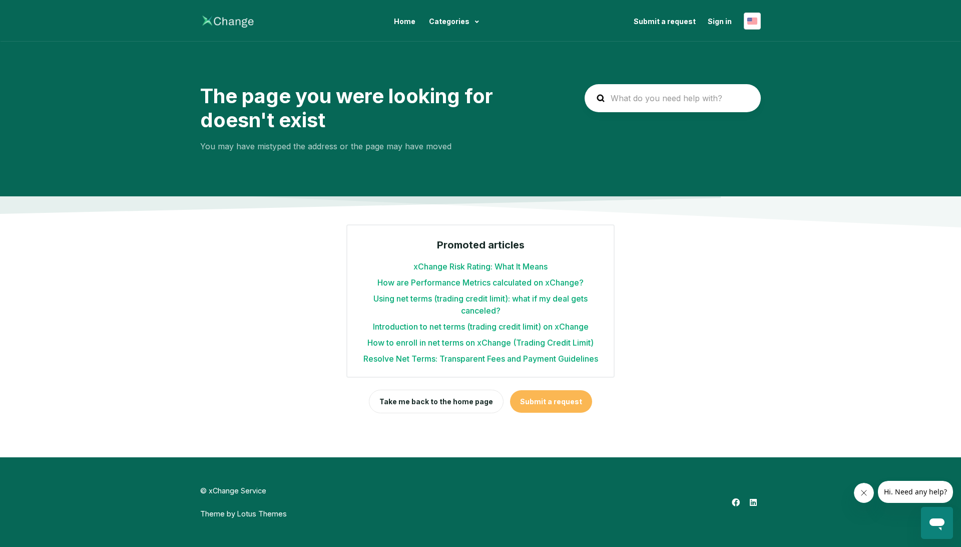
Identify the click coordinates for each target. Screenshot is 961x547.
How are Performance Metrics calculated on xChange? (480, 283)
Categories (450, 21)
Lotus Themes (262, 513)
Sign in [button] (720, 21)
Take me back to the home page (436, 401)
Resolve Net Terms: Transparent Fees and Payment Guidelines (480, 359)
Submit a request (665, 21)
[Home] (228, 21)
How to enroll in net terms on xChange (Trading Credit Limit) (480, 343)
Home (404, 21)
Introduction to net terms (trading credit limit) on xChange (481, 327)
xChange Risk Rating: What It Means (480, 266)
